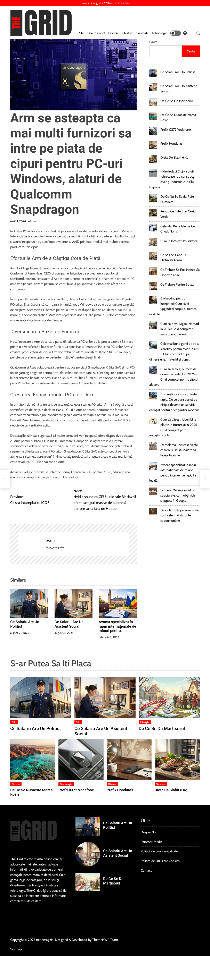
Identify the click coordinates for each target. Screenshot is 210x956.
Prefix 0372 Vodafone (175, 130)
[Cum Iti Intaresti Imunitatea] (153, 242)
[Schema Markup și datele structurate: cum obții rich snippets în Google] (153, 491)
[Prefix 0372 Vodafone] (153, 131)
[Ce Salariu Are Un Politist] (153, 73)
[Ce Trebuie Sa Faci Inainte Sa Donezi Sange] (153, 271)
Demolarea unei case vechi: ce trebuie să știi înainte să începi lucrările (179, 450)
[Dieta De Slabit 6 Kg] (153, 159)
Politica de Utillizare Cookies (160, 861)
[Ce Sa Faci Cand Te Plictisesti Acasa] (153, 256)
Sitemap (16, 949)
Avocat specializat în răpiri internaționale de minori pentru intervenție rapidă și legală (117, 631)
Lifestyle (127, 33)
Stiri (81, 33)
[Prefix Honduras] (153, 145)
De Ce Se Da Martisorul (176, 101)
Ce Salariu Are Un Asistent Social (69, 624)
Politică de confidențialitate (159, 851)
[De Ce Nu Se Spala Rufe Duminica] (153, 198)
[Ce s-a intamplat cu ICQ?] (5, 479)
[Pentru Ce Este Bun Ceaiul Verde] (153, 213)
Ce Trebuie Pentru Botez (177, 284)
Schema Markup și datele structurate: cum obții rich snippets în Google (177, 495)
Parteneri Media (151, 842)
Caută (153, 42)
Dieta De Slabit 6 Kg (174, 157)
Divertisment (96, 33)
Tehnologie (159, 33)
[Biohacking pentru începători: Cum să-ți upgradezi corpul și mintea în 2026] (153, 300)
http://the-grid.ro (55, 547)
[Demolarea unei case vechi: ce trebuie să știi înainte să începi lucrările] (153, 446)
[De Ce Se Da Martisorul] (153, 102)
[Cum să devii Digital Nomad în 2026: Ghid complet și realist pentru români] (153, 325)
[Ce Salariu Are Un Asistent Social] (153, 87)
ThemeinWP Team (105, 940)
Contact (146, 870)
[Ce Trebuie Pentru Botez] (153, 286)
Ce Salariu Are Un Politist (177, 72)
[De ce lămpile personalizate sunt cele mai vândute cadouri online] (153, 511)
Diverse (113, 33)
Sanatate (142, 33)
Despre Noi (148, 832)
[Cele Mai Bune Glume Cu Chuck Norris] (153, 227)
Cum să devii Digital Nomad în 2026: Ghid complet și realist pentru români (179, 329)
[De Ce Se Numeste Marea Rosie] (153, 116)
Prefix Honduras (171, 143)
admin (32, 221)
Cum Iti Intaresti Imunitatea (179, 241)
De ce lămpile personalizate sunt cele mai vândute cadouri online (179, 515)
